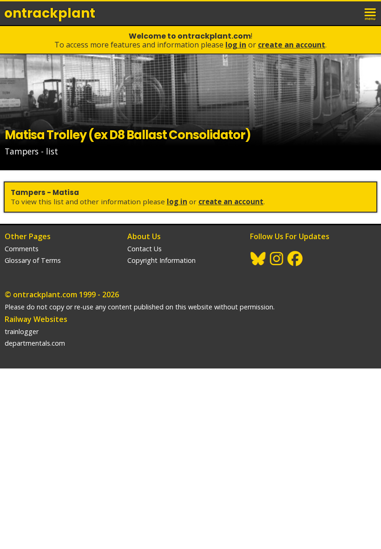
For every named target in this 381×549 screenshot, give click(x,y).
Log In (235, 45)
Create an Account (291, 45)
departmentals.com (35, 343)
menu (371, 13)
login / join (350, 13)
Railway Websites (36, 319)
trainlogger (22, 331)
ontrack (49, 13)
